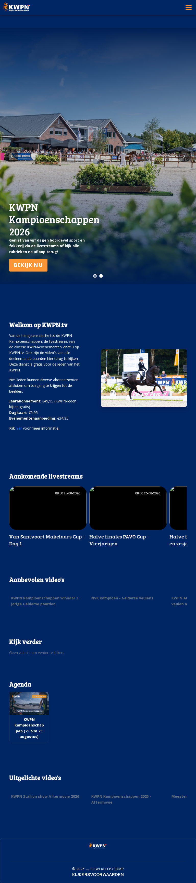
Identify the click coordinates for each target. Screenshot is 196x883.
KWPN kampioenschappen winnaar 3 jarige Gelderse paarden (44, 601)
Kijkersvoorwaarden (98, 874)
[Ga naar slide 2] (101, 276)
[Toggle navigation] (188, 7)
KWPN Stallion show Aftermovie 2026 (45, 796)
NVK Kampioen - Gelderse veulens (122, 598)
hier (19, 428)
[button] (48, 516)
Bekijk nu (28, 265)
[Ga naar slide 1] (95, 276)
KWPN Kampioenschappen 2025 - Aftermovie (121, 799)
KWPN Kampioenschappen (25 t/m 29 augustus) (29, 728)
